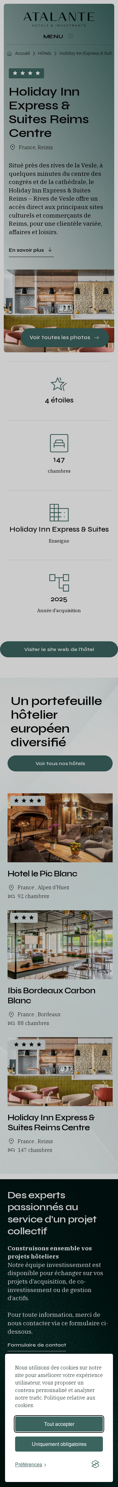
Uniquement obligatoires (59, 1444)
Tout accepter (59, 1423)
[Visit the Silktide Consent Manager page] (95, 1464)
